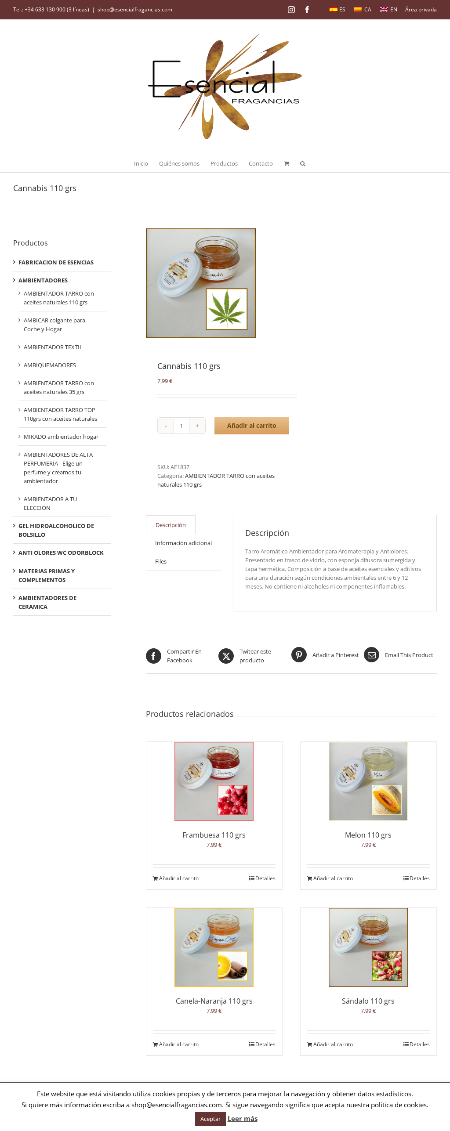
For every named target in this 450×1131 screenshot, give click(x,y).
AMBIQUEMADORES (50, 365)
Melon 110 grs (368, 835)
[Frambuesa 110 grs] (214, 781)
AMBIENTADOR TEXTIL (53, 347)
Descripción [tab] (171, 525)
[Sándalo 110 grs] (368, 947)
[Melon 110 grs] (368, 781)
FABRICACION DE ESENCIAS (56, 262)
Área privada (421, 9)
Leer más (243, 1118)
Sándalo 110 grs (368, 1001)
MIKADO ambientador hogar (61, 437)
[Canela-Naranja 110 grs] (214, 947)
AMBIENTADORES (43, 280)
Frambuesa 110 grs (214, 835)
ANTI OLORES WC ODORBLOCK (61, 552)
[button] (302, 162)
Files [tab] (161, 561)
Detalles (265, 878)
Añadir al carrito (251, 425)
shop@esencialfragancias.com (135, 9)
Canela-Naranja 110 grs (214, 1001)
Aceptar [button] (210, 1119)
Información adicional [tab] (183, 543)
